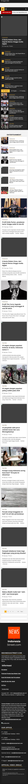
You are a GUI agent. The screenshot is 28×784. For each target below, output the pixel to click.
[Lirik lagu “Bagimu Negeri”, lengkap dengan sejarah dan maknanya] (4, 190)
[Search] (26, 9)
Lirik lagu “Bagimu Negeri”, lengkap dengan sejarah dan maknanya (16, 191)
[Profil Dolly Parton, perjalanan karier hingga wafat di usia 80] (4, 96)
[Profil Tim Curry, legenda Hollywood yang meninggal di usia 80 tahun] (4, 110)
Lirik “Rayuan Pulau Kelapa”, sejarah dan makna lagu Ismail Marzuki (16, 181)
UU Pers (3, 685)
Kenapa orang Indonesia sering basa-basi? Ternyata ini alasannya (13, 473)
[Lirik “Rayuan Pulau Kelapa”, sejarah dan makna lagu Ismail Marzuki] (4, 180)
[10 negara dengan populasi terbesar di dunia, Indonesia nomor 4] (4, 118)
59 (18, 611)
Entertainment (7, 51)
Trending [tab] (23, 90)
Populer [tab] (15, 90)
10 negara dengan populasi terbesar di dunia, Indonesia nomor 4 (16, 119)
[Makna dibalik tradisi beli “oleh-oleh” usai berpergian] (14, 577)
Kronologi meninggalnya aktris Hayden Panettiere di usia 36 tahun (16, 171)
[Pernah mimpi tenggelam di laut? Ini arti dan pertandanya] (14, 497)
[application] (14, 776)
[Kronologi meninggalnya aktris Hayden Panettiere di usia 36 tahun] (4, 170)
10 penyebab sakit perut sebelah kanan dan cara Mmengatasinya (11, 430)
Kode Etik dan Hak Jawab (8, 681)
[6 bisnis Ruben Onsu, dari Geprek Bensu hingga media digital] (14, 25)
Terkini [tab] (6, 90)
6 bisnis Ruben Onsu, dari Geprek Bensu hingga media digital (12, 42)
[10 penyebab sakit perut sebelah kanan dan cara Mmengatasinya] (14, 413)
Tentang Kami (5, 689)
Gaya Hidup (7, 67)
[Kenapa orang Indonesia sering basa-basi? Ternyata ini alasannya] (14, 456)
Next (22, 611)
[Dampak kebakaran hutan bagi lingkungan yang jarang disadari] (14, 536)
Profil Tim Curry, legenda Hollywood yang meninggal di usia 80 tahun (16, 111)
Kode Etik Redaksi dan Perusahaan (10, 677)
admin (11, 46)
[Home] (3, 9)
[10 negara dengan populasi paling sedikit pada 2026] (4, 125)
